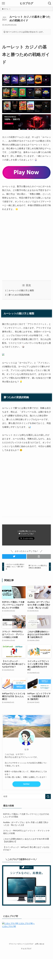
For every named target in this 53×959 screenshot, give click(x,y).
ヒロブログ (26, 3)
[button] (14, 556)
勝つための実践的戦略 (19, 295)
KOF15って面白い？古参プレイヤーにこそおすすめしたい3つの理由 (26, 815)
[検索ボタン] (49, 3)
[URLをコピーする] (39, 556)
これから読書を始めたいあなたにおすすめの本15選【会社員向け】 (26, 840)
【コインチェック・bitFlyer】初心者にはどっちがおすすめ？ (26, 848)
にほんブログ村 (9, 926)
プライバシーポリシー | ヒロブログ (21, 944)
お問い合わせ (39, 944)
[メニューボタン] (3, 3)
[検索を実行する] (48, 796)
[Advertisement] (26, 245)
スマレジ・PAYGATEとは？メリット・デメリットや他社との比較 (26, 832)
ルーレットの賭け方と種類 (21, 290)
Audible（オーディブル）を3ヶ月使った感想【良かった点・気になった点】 (25, 823)
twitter (26, 784)
